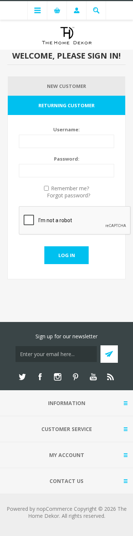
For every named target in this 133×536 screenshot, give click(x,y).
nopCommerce (54, 508)
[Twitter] (22, 377)
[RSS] (111, 377)
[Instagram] (58, 377)
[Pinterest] (75, 377)
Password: (66, 158)
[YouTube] (93, 377)
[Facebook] (40, 377)
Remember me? (70, 188)
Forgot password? (68, 195)
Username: (66, 129)
